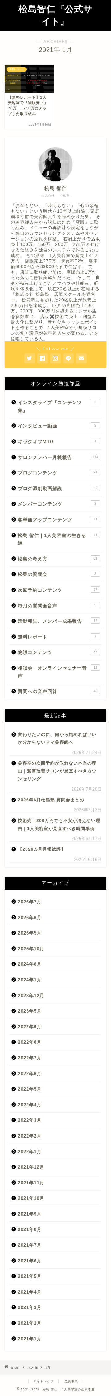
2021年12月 (31, 1167)
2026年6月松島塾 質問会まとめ (51, 800)
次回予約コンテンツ (57, 590)
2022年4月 (30, 1104)
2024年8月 (30, 964)
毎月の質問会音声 (57, 605)
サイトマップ (43, 1381)
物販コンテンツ (57, 652)
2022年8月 (30, 1042)
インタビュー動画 (57, 425)
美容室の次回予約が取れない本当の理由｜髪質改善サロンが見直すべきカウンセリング (57, 771)
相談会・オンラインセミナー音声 (57, 672)
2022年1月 (30, 1151)
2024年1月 (30, 979)
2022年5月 (30, 1089)
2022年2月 (30, 1135)
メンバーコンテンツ (57, 503)
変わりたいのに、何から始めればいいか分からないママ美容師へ (57, 738)
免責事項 (71, 1381)
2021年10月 (31, 1198)
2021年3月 (30, 1307)
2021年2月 (30, 1323)
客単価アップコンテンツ (57, 519)
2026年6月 (30, 917)
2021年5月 (30, 1276)
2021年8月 (30, 1229)
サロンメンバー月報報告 (58, 457)
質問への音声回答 (57, 691)
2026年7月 (30, 901)
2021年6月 (30, 1260)
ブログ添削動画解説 (57, 488)
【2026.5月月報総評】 (42, 849)
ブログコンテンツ (57, 472)
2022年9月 (30, 1026)
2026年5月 (30, 932)
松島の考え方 (57, 558)
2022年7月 (30, 1057)
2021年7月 (30, 1245)
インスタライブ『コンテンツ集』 (57, 406)
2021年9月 (30, 1213)
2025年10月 (31, 948)
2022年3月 (30, 1120)
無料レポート (57, 636)
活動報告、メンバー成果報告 (57, 621)
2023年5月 (30, 1011)
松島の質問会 (57, 574)
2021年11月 (31, 1182)
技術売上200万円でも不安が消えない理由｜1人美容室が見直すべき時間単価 (59, 824)
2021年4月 (30, 1292)
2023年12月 (31, 995)
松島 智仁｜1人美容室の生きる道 (57, 539)
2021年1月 (30, 1338)
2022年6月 (30, 1073)
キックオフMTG (57, 441)
